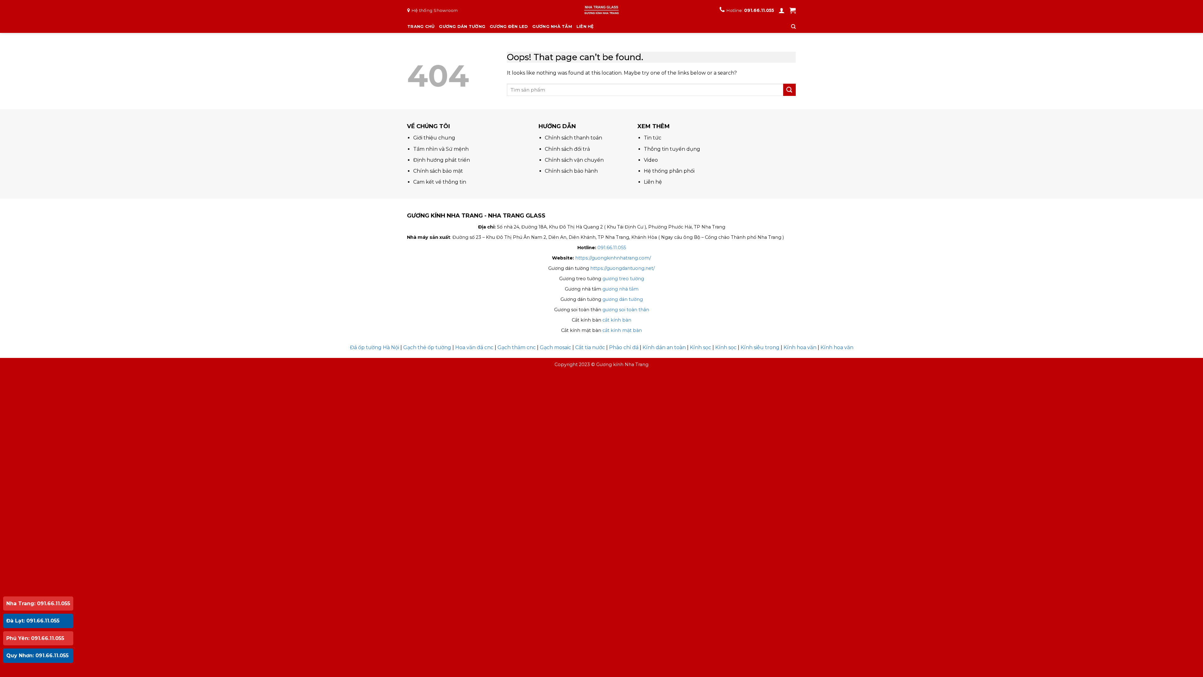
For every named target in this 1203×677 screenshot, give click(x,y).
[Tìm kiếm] (793, 27)
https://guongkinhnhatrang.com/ (613, 258)
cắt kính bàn (616, 320)
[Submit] (789, 90)
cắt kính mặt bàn (622, 330)
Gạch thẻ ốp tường (427, 347)
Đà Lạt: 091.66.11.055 (33, 621)
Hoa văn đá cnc (474, 347)
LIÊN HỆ (585, 26)
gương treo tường (623, 278)
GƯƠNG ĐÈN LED (509, 26)
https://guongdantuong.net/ (622, 268)
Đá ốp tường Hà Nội (374, 347)
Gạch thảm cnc (516, 347)
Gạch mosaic (555, 347)
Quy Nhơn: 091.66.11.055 (37, 656)
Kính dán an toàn (664, 347)
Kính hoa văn (800, 347)
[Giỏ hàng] (792, 10)
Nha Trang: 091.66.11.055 (38, 603)
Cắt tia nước (590, 347)
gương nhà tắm (620, 289)
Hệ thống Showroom (434, 10)
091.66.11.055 (759, 10)
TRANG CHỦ (421, 26)
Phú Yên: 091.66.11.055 (35, 638)
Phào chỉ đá (623, 347)
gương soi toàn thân (625, 309)
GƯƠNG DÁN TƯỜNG (462, 26)
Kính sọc (700, 347)
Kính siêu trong (760, 347)
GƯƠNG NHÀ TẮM (552, 26)
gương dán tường (622, 299)
